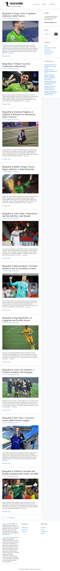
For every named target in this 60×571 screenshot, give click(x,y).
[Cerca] (56, 34)
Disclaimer (24, 531)
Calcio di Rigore (6, 523)
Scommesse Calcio (48, 51)
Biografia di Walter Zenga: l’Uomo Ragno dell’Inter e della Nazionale (18, 167)
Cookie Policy (25, 527)
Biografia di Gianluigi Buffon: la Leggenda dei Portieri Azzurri (17, 319)
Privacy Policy (25, 529)
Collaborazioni (44, 531)
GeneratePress (38, 569)
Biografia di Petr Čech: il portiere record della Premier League (18, 419)
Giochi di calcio (48, 53)
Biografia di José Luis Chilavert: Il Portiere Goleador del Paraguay (18, 370)
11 (7, 517)
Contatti (43, 529)
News (45, 45)
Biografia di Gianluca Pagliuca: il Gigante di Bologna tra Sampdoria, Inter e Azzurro (19, 114)
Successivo (12, 517)
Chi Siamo (43, 527)
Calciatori (44, 4)
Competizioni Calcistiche (50, 47)
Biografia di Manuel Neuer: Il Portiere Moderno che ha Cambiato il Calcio (20, 267)
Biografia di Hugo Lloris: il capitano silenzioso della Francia (19, 14)
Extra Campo (52, 4)
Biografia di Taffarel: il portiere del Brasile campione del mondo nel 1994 (20, 472)
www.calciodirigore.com (8, 537)
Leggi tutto (10, 52)
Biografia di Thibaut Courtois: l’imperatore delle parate (16, 64)
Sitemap (43, 533)
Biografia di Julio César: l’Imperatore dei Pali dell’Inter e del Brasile (19, 214)
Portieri (9, 55)
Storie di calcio (37, 4)
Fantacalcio (47, 49)
